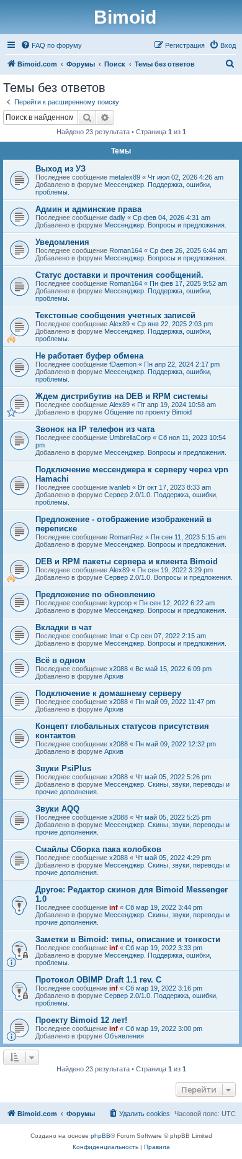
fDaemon (123, 364)
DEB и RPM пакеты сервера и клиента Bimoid (126, 561)
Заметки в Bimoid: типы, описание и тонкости (127, 939)
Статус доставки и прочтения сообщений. (119, 275)
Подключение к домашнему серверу (108, 693)
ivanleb (119, 487)
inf (113, 907)
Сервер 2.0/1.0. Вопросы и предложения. (168, 577)
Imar (116, 635)
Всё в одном (60, 660)
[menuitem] (51, 45)
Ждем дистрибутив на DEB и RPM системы (121, 396)
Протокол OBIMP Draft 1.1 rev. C (98, 979)
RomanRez (126, 537)
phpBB (100, 1135)
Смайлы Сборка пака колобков (98, 849)
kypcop (120, 603)
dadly (117, 217)
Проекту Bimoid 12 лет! (81, 1020)
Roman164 (125, 250)
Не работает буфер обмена (89, 355)
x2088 (118, 668)
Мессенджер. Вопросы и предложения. (165, 225)
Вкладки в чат (63, 627)
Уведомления (62, 242)
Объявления (124, 1036)
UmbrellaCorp (130, 437)
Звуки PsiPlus (63, 768)
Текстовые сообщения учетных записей (115, 315)
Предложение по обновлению (95, 594)
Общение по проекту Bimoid (148, 412)
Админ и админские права (88, 209)
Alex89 (119, 324)
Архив (113, 676)
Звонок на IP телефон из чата (95, 429)
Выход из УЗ (60, 168)
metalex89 (124, 177)
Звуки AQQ (57, 808)
